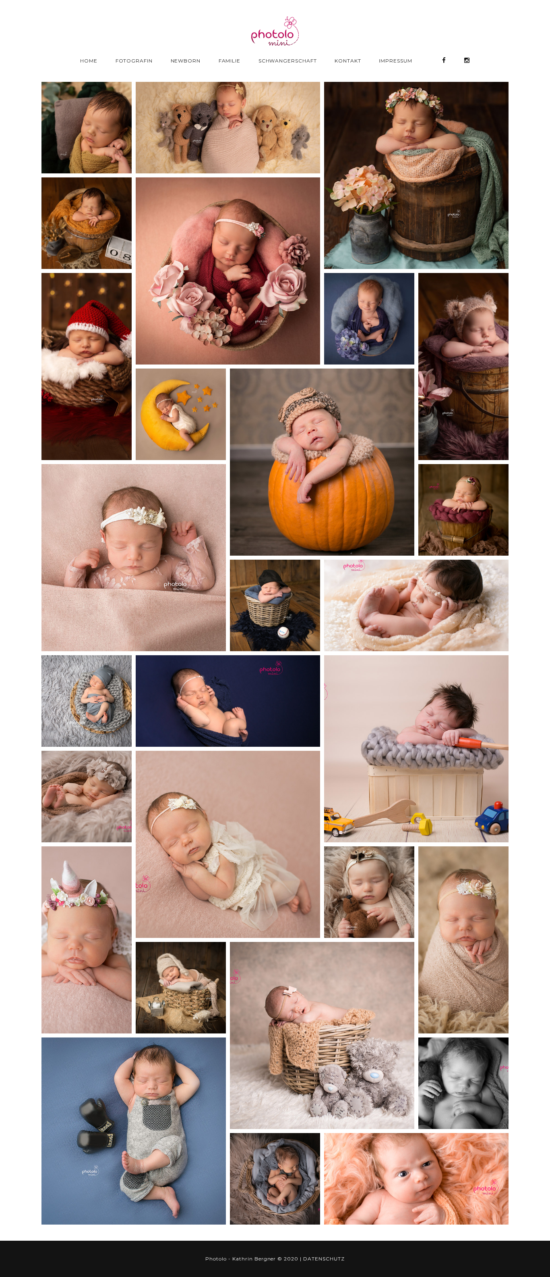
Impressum (395, 61)
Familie (230, 61)
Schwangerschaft (287, 61)
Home (88, 61)
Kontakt (348, 61)
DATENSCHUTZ (324, 1259)
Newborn (186, 61)
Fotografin (134, 61)
